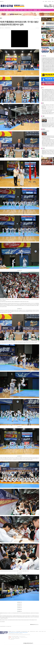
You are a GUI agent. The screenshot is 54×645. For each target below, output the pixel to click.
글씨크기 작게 (38, 27)
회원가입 (46, 1)
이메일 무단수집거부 (32, 631)
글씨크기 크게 (37, 27)
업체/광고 (43, 129)
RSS (44, 631)
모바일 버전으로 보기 (28, 643)
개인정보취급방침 (18, 631)
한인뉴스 (38, 18)
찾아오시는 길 (13, 631)
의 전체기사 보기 (34, 624)
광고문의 (37, 631)
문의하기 (43, 631)
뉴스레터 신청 (49, 1)
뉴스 (35, 18)
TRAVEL (43, 148)
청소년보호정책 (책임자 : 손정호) (25, 631)
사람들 (43, 116)
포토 (42, 156)
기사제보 (40, 631)
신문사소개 (9, 631)
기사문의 (52, 1)
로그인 (43, 1)
